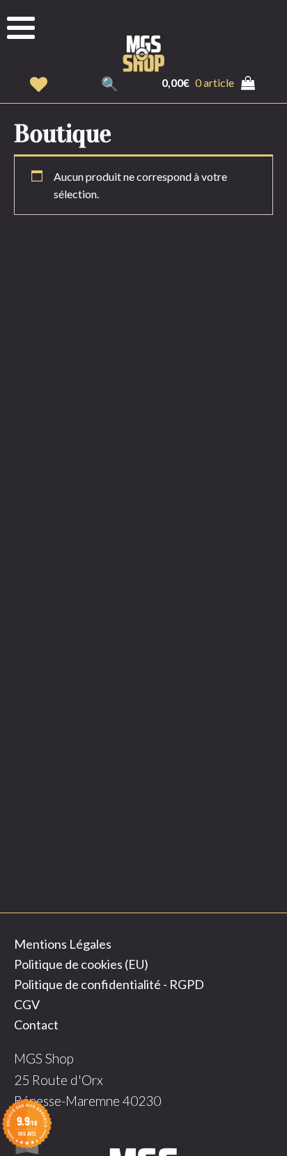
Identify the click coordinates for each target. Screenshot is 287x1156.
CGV (27, 1004)
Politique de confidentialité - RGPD (109, 984)
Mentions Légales (62, 944)
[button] (38, 84)
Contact (36, 1024)
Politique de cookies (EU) (81, 964)
